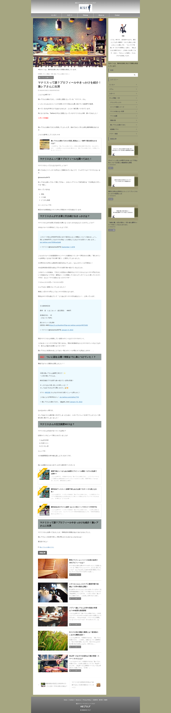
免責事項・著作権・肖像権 (100, 700)
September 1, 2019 (68, 247)
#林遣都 (47, 392)
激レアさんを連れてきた (47, 547)
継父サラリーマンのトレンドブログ (85, 703)
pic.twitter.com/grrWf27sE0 (78, 325)
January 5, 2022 (67, 330)
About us (101, 15)
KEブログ (85, 706)
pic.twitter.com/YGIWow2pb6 (50, 242)
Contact (117, 15)
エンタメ (53, 15)
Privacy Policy (87, 700)
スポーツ (69, 15)
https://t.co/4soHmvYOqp (58, 325)
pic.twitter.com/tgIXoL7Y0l (69, 397)
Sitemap (85, 15)
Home (65, 700)
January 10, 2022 (76, 402)
